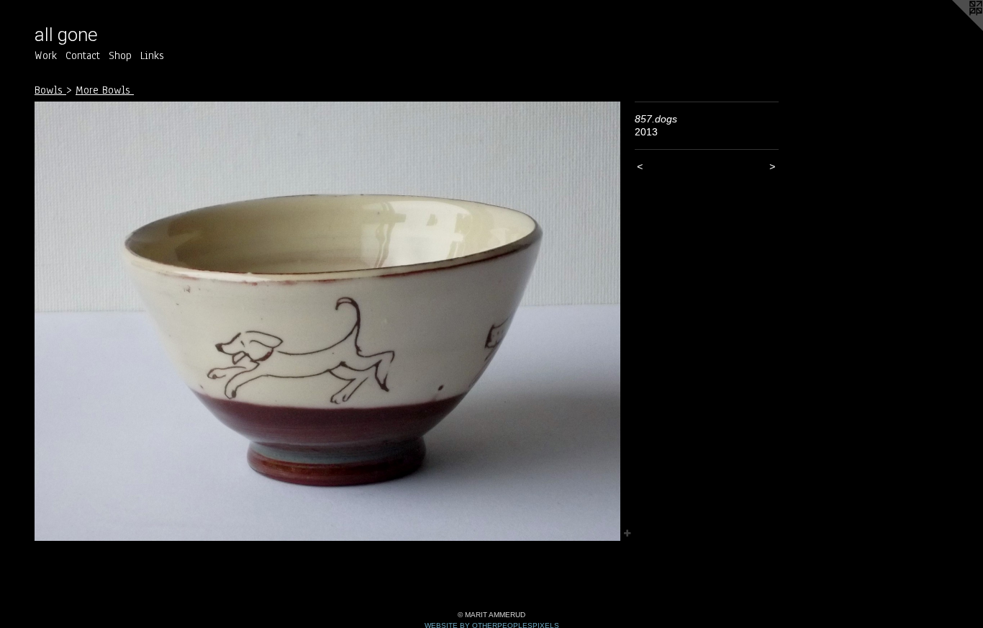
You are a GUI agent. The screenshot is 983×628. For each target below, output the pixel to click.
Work (46, 55)
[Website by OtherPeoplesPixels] (954, 29)
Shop (120, 55)
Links (152, 55)
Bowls (50, 90)
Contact (82, 55)
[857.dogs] (327, 321)
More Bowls (105, 90)
